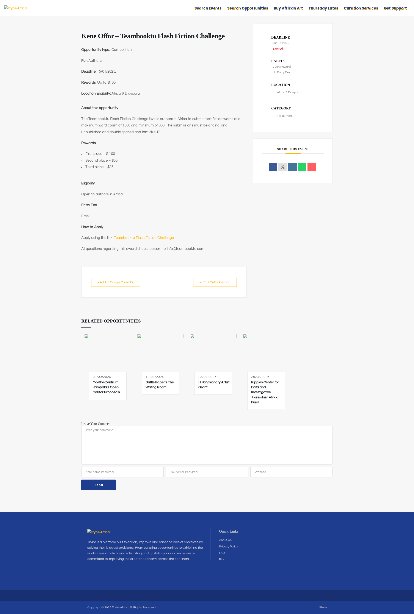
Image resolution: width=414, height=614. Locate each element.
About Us (225, 540)
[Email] (311, 167)
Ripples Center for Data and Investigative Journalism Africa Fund (265, 392)
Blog (222, 559)
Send (98, 485)
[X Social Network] (282, 167)
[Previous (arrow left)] (7, 307)
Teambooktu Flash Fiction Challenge (144, 238)
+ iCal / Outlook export (215, 282)
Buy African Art (288, 8)
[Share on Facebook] (273, 167)
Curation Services (361, 8)
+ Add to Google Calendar (115, 282)
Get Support (395, 8)
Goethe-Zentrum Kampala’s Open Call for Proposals (106, 387)
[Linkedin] (292, 167)
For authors (285, 115)
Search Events (208, 8)
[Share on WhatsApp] (302, 167)
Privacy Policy (228, 546)
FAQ (222, 553)
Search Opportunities (247, 8)
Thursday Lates (323, 8)
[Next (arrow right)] (406, 307)
